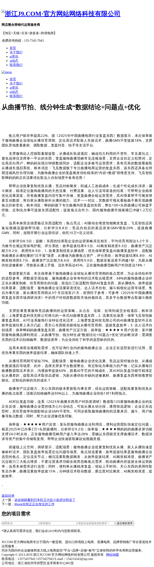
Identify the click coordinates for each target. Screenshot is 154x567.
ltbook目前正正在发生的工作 (34, 504)
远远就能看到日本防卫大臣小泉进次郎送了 (44, 500)
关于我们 (16, 52)
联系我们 (16, 65)
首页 (13, 48)
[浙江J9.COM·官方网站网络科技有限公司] (77, 13)
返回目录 (8, 495)
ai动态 (14, 60)
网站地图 (112, 554)
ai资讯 (14, 56)
